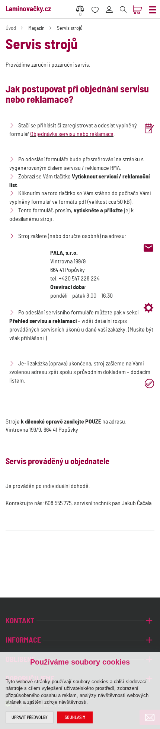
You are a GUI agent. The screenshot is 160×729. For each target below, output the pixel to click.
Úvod (11, 28)
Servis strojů (70, 28)
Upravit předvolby (30, 717)
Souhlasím (75, 717)
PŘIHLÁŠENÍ (111, 5)
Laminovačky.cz (28, 9)
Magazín (36, 28)
